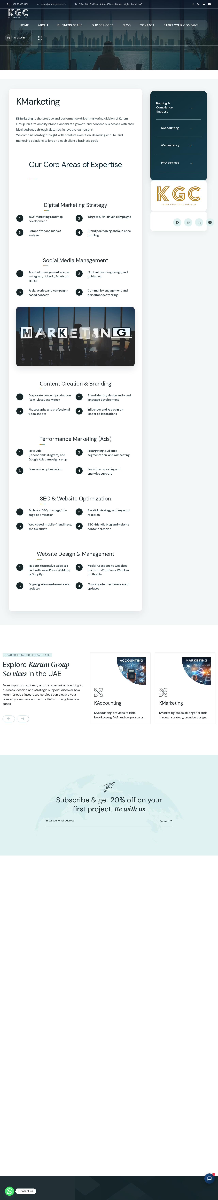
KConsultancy (170, 145)
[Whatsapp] (9, 1191)
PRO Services (170, 162)
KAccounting (170, 128)
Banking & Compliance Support (164, 107)
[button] (9, 719)
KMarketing (171, 694)
